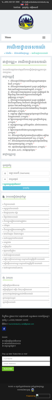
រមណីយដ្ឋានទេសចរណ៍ (11, 255)
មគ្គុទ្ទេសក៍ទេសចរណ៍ (11, 208)
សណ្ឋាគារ (7, 242)
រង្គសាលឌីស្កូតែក (9, 250)
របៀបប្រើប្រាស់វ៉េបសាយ (11, 285)
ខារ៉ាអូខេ (6, 225)
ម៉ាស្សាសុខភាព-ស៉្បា (10, 212)
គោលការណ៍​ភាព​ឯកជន (12, 343)
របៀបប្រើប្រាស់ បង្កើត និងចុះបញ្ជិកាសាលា (17, 289)
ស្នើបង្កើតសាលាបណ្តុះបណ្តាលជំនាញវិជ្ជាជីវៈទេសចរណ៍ (22, 263)
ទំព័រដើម (8, 53)
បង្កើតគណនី (34, 7)
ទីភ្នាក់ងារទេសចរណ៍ (10, 217)
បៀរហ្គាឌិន (7, 246)
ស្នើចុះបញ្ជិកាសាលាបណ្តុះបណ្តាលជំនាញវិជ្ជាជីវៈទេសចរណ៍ (24, 259)
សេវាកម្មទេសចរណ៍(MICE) (13, 267)
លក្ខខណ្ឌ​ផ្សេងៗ (10, 346)
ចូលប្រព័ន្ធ (25, 7)
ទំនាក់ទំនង (16, 7)
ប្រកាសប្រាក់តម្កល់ (9, 298)
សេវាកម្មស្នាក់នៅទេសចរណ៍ (13, 238)
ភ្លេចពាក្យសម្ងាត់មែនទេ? (12, 184)
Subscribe (8, 369)
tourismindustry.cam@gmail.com (21, 324)
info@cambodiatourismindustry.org (36, 2)
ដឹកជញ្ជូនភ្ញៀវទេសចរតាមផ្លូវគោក (15, 221)
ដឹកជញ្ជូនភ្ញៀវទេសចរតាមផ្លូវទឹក (14, 229)
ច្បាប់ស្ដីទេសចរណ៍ (9, 302)
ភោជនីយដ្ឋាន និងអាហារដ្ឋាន (13, 234)
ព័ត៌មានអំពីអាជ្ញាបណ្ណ (21, 53)
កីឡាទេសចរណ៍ (9, 204)
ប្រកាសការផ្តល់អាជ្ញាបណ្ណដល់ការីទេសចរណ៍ (18, 293)
